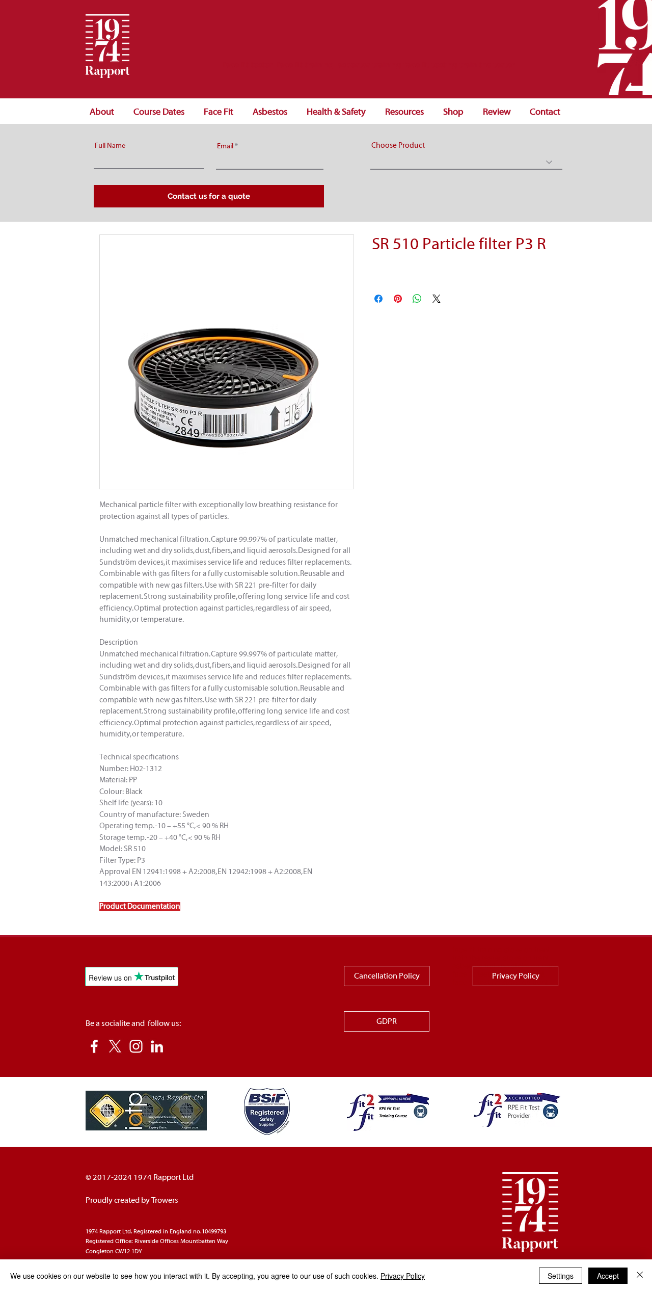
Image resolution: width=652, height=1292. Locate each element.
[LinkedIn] (157, 1046)
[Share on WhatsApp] (417, 299)
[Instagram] (136, 1046)
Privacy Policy (403, 1276)
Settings (561, 1276)
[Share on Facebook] (378, 299)
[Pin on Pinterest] (398, 299)
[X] (115, 1046)
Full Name (110, 145)
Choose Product (398, 145)
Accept (608, 1276)
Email (225, 146)
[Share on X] (436, 299)
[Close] (640, 1276)
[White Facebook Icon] (94, 1046)
